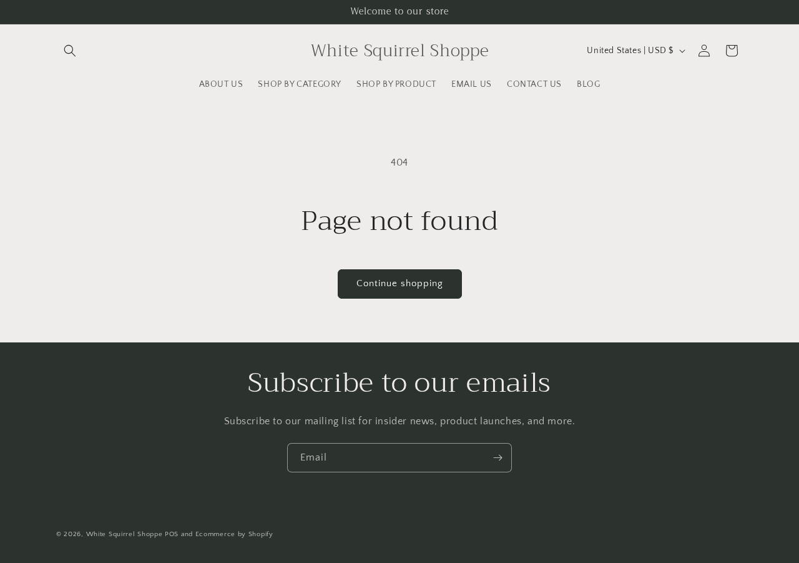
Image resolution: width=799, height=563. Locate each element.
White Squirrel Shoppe (124, 534)
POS (172, 534)
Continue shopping (399, 283)
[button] (70, 50)
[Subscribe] (497, 457)
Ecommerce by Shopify (234, 534)
